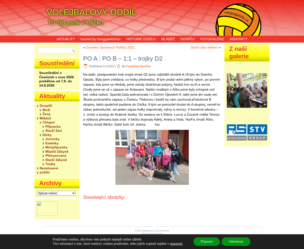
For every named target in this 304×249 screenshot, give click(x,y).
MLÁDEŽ (168, 39)
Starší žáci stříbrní (204, 47)
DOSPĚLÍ (187, 39)
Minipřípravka (56, 147)
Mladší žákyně (56, 151)
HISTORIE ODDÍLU (141, 39)
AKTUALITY (66, 39)
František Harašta (138, 66)
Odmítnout (236, 241)
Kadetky (52, 143)
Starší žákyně (56, 160)
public (45, 172)
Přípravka (53, 126)
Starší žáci (53, 130)
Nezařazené (49, 168)
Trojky (50, 164)
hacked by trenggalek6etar (101, 39)
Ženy (47, 114)
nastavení (176, 243)
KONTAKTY (238, 39)
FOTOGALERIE (212, 39)
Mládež (45, 118)
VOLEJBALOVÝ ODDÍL (91, 12)
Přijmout (207, 241)
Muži (46, 110)
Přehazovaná (55, 155)
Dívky (47, 135)
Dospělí (46, 105)
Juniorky (52, 139)
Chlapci (49, 122)
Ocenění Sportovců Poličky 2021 (110, 47)
